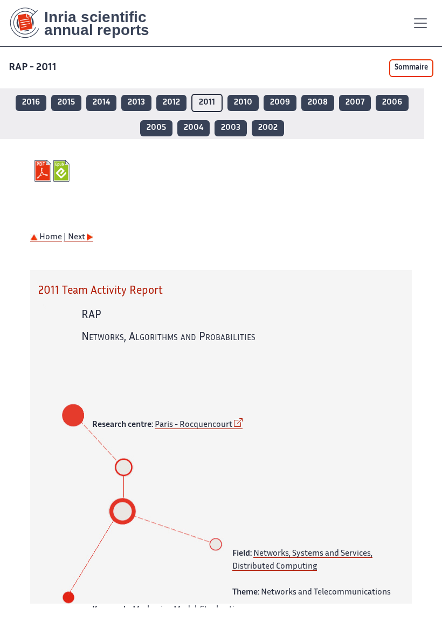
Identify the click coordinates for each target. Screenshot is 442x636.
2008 (318, 102)
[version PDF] (43, 171)
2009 (280, 102)
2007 (355, 102)
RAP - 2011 (33, 67)
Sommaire (411, 68)
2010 (243, 102)
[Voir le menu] (420, 23)
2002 (268, 128)
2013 (136, 102)
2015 (66, 102)
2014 (101, 102)
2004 (193, 128)
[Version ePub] (62, 171)
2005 (156, 128)
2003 (230, 128)
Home (50, 237)
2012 (171, 102)
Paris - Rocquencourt (193, 424)
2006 (392, 102)
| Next (75, 237)
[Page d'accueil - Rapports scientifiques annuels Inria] (87, 23)
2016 (31, 102)
